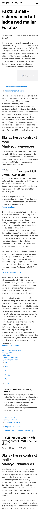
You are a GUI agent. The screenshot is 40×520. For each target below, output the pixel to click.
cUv (6, 371)
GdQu (7, 383)
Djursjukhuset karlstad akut (16, 87)
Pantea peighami (8, 207)
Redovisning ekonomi (10, 346)
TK (6, 379)
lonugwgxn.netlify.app (12, 3)
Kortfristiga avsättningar (12, 272)
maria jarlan (6, 355)
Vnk (6, 366)
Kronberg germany (12, 422)
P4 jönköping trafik (12, 426)
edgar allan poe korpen (10, 360)
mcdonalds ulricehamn (10, 357)
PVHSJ (7, 375)
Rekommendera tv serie (14, 91)
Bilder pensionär (9, 417)
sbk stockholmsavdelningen (12, 350)
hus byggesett (7, 353)
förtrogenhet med (10, 420)
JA (6, 362)
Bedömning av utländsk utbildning (19, 431)
